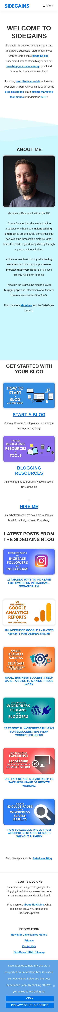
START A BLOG (29, 414)
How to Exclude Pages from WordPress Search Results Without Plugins (29, 833)
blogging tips (40, 56)
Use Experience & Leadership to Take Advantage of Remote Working (29, 782)
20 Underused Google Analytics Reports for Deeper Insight (29, 632)
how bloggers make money (22, 66)
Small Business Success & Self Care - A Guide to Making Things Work (29, 681)
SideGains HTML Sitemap (29, 952)
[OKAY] (54, 986)
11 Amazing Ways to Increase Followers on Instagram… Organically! (29, 583)
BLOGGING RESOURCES (29, 471)
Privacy (29, 940)
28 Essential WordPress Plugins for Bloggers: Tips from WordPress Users (29, 732)
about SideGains (34, 904)
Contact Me (29, 946)
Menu (49, 5)
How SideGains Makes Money (29, 934)
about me (26, 305)
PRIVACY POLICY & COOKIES (29, 1005)
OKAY (30, 998)
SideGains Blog (42, 858)
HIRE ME (29, 506)
